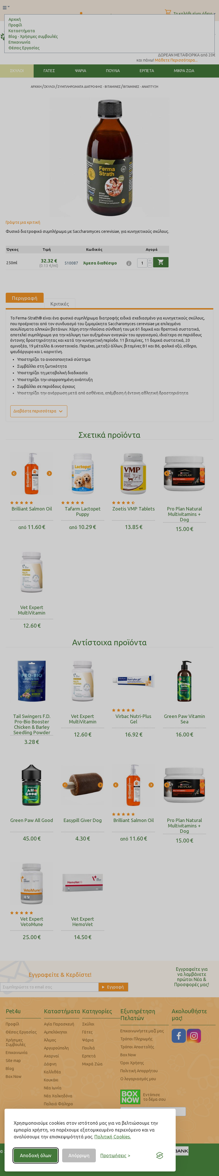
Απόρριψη (79, 1155)
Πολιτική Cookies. (112, 1136)
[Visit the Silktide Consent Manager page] (160, 1155)
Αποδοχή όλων (35, 1155)
